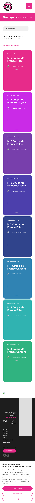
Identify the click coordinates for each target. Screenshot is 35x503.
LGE (11, 421)
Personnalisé (17, 494)
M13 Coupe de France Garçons (16, 350)
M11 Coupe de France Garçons (16, 267)
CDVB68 (13, 423)
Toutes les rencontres (11, 45)
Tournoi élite (8, 440)
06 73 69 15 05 (11, 417)
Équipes (6, 433)
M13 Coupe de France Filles (15, 309)
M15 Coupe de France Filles (15, 59)
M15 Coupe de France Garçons (16, 101)
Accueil (6, 429)
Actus (5, 438)
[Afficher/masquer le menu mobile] (29, 6)
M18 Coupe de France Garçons (16, 184)
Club (5, 431)
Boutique (6, 442)
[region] (17, 482)
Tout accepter (17, 488)
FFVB (12, 420)
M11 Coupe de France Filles (15, 226)
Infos (5, 436)
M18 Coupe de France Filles (15, 142)
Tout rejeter (17, 499)
